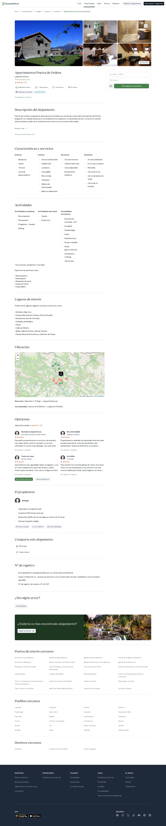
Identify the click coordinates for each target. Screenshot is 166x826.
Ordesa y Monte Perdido (58, 749)
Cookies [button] (101, 786)
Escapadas (74, 777)
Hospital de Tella (124, 712)
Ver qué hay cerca (23, 79)
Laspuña (18, 707)
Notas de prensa (22, 782)
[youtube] (139, 816)
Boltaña (17, 730)
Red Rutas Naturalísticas (58, 658)
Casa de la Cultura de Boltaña (60, 681)
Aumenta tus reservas (51, 777)
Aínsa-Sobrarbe (90, 726)
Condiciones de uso (106, 777)
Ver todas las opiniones (24, 479)
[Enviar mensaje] (111, 86)
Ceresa (86, 707)
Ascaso (17, 726)
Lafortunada (88, 716)
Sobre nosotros (21, 777)
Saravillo (87, 730)
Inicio (79, 3)
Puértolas (18, 716)
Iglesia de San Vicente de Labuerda (97, 662)
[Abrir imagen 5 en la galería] (134, 54)
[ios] (35, 816)
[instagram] (122, 816)
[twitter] (128, 816)
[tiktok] (133, 816)
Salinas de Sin (123, 730)
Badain (51, 716)
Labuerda (121, 716)
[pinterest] (144, 816)
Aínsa (51, 730)
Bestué (121, 721)
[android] (21, 816)
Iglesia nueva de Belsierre (93, 658)
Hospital (87, 712)
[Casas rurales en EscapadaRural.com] (10, 3)
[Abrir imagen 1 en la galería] (49, 43)
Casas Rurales (89, 3)
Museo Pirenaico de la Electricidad (62, 662)
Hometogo (129, 777)
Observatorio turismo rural (26, 786)
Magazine (115, 3)
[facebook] (117, 816)
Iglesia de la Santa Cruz (127, 662)
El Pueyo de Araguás (56, 721)
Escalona (52, 707)
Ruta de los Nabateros (23, 662)
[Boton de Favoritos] (146, 26)
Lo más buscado (77, 786)
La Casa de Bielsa (124, 688)
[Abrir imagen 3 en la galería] (134, 31)
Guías (99, 3)
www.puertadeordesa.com (25, 134)
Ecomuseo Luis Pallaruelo (24, 658)
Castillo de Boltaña (56, 674)
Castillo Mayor (20, 674)
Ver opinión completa (23, 450)
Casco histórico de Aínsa (24, 688)
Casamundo (130, 786)
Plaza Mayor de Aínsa (126, 681)
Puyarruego (19, 712)
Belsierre (121, 707)
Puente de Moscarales (92, 688)
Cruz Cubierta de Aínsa (92, 667)
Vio (50, 726)
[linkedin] (149, 816)
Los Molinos (88, 721)
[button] (61, 374)
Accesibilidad (103, 791)
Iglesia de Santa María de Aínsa (60, 688)
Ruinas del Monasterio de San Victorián (133, 667)
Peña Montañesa (90, 674)
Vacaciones (75, 782)
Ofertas (107, 3)
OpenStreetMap (99, 396)
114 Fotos (145, 62)
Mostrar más (19, 128)
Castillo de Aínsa (90, 681)
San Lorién (53, 712)
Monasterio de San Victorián (25, 667)
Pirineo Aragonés (90, 749)
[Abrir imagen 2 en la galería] (100, 31)
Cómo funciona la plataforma (110, 795)
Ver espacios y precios (131, 86)
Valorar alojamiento (42, 479)
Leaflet (83, 396)
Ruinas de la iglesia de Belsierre (129, 658)
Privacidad (102, 782)
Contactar (19, 791)
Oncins (17, 721)
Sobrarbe (18, 749)
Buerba (121, 726)
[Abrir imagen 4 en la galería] (100, 54)
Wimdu (128, 782)
